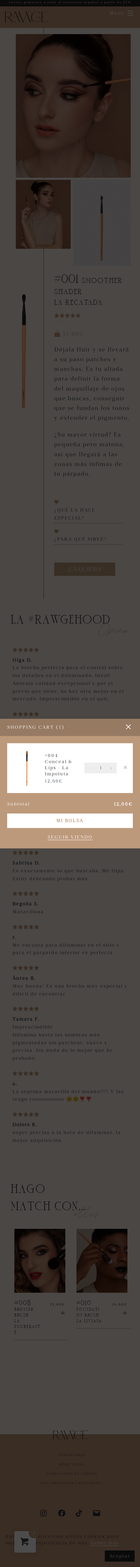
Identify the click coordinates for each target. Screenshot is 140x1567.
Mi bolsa (70, 820)
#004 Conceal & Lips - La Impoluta (59, 764)
